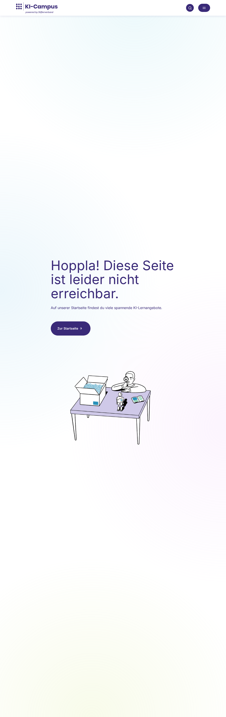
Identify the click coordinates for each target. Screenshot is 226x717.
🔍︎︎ (190, 8)
